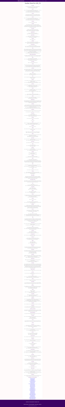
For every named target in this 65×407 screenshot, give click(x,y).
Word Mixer (27, 401)
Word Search (36, 401)
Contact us (40, 404)
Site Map (25, 404)
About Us (27, 404)
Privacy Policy (36, 404)
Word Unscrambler (31, 401)
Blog (38, 401)
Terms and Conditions (31, 404)
